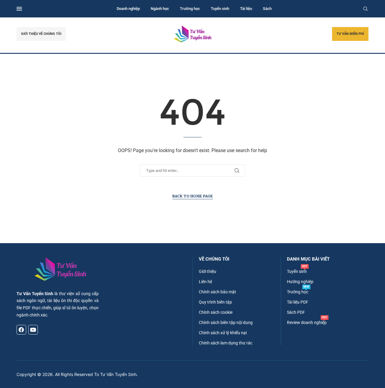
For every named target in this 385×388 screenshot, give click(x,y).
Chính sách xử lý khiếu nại (223, 333)
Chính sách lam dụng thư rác (225, 343)
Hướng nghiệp (300, 282)
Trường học (190, 8)
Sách (267, 8)
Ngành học (160, 8)
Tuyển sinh (220, 8)
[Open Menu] (19, 8)
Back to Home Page (192, 196)
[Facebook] (21, 330)
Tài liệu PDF (297, 302)
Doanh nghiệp (128, 8)
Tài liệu (246, 8)
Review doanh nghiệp (307, 322)
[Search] (365, 8)
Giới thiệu (207, 271)
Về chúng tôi (214, 259)
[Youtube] (33, 330)
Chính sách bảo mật (217, 292)
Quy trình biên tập (215, 302)
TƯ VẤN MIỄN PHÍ (350, 34)
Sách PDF (296, 312)
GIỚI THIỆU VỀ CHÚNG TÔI (41, 34)
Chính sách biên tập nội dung (226, 322)
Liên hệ (205, 282)
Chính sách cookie (216, 312)
